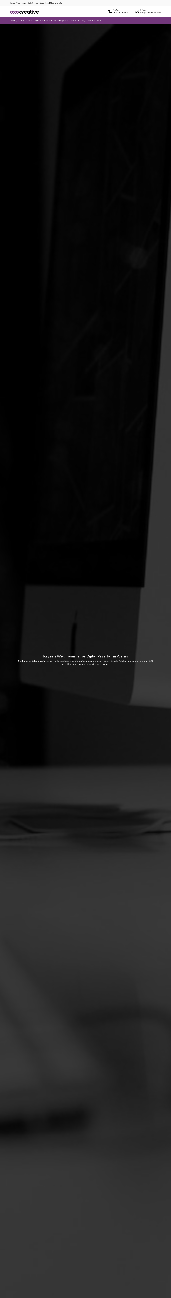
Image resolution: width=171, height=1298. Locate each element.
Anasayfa (15, 20)
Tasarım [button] (73, 20)
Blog (83, 20)
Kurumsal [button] (26, 20)
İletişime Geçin (94, 20)
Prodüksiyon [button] (60, 20)
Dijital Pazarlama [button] (42, 20)
